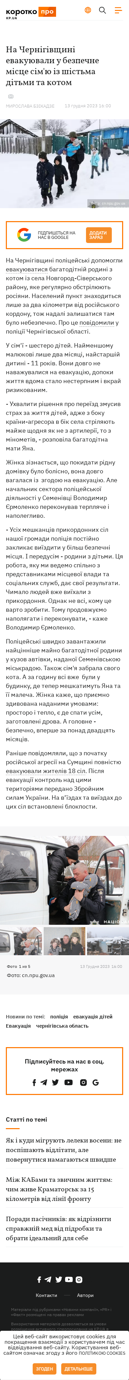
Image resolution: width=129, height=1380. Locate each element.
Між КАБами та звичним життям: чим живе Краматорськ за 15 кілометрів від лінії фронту (59, 1189)
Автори (85, 1295)
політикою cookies (102, 1353)
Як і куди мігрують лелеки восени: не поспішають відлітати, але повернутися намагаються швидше (63, 1150)
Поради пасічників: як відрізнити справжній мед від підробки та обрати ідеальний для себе (58, 1229)
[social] (34, 1082)
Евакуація (18, 1026)
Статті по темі (26, 1119)
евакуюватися (27, 269)
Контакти (46, 1295)
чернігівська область (62, 1026)
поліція (59, 1016)
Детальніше (79, 1369)
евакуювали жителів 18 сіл (45, 771)
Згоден (44, 1369)
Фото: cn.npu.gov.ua (31, 975)
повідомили (96, 322)
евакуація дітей (92, 1016)
